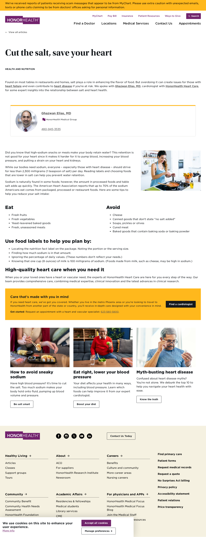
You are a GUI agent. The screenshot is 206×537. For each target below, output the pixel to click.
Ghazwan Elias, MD (127, 86)
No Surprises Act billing (174, 480)
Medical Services (136, 23)
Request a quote (169, 474)
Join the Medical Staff (121, 514)
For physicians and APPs (125, 494)
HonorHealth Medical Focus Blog (125, 508)
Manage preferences (97, 531)
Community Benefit (18, 501)
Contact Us (163, 23)
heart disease (63, 86)
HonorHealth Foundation (22, 514)
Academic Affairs (69, 494)
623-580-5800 (110, 311)
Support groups (15, 472)
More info (8, 530)
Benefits (112, 463)
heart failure (13, 86)
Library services (66, 511)
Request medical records (174, 467)
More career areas (119, 472)
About (61, 455)
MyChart (97, 16)
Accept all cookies (96, 523)
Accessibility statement (173, 493)
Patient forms (167, 460)
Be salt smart (22, 404)
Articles (10, 463)
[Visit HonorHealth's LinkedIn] (89, 436)
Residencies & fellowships (73, 501)
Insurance (127, 16)
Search (195, 16)
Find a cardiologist (180, 304)
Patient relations (169, 500)
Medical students (67, 506)
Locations (109, 23)
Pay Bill (112, 16)
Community (14, 494)
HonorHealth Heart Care (182, 86)
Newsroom (63, 477)
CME (59, 516)
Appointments (190, 23)
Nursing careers (117, 477)
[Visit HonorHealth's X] (74, 436)
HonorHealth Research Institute (77, 472)
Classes (10, 467)
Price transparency (170, 507)
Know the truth (149, 399)
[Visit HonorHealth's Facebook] (58, 436)
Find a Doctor (84, 23)
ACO (59, 463)
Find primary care (170, 454)
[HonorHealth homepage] (22, 20)
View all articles (18, 32)
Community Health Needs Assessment (22, 508)
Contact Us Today (121, 436)
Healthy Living (16, 455)
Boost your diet (86, 404)
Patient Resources (149, 16)
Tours (8, 477)
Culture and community (123, 467)
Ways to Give (173, 16)
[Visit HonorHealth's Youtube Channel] (81, 436)
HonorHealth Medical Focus (125, 501)
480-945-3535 (51, 129)
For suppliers (65, 467)
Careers (112, 455)
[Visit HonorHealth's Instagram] (66, 436)
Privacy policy (167, 487)
